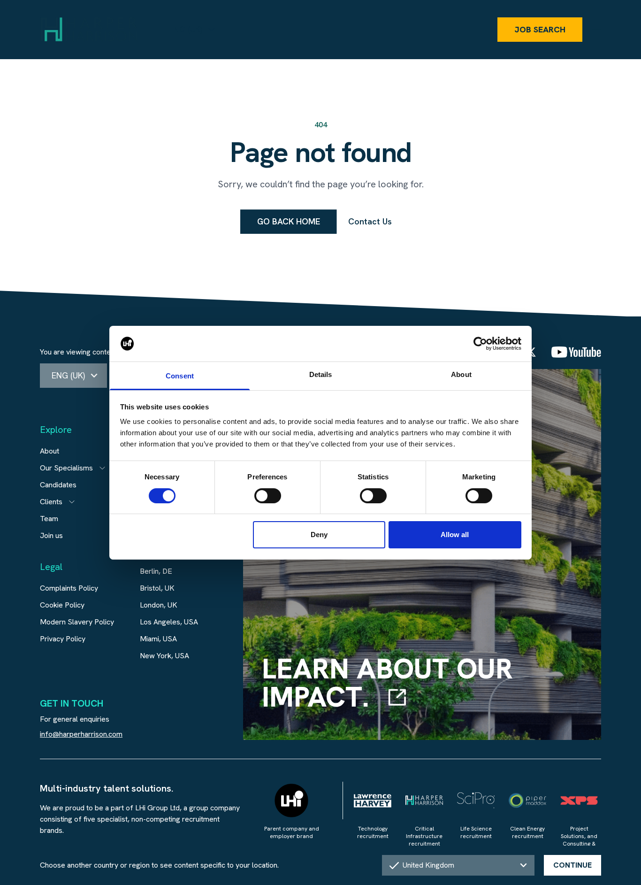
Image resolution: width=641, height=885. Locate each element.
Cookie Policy (62, 605)
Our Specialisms (66, 468)
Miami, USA (158, 639)
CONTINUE (572, 865)
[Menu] (596, 29)
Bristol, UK (157, 588)
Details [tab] (320, 374)
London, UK (158, 605)
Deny (319, 535)
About (49, 451)
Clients (51, 502)
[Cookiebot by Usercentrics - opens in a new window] (480, 344)
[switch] (267, 495)
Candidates (58, 485)
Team (49, 518)
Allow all (455, 535)
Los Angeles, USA (169, 622)
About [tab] (461, 374)
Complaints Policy (69, 588)
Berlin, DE (156, 571)
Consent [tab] (180, 376)
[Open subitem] (102, 468)
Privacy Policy (62, 639)
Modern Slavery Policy (77, 622)
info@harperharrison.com (81, 734)
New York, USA (164, 656)
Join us (51, 535)
